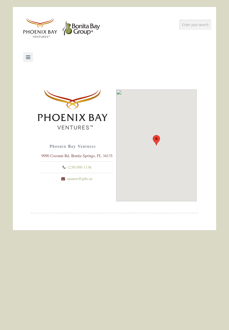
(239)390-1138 (79, 167)
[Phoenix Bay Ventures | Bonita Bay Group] (61, 28)
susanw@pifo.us (79, 178)
